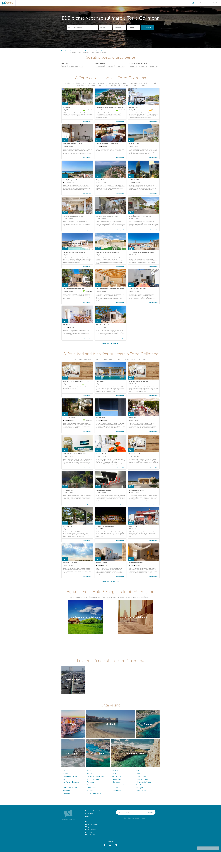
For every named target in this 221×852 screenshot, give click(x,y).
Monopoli (90, 771)
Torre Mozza (141, 791)
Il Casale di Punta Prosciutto (105, 526)
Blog (87, 827)
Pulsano (90, 791)
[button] (104, 845)
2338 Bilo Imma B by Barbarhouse (140, 216)
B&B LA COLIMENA (69, 417)
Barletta (90, 785)
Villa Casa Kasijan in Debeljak (138, 381)
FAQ (86, 822)
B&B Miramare (100, 417)
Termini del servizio (92, 819)
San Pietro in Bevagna (71, 782)
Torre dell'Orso (142, 779)
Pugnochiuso (116, 779)
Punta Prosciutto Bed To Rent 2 (73, 143)
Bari (137, 771)
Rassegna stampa (91, 824)
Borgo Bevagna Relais (136, 562)
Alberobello (116, 782)
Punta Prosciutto (93, 779)
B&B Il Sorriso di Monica (136, 490)
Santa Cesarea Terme (70, 788)
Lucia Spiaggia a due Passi (137, 288)
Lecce (114, 773)
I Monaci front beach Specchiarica (107, 143)
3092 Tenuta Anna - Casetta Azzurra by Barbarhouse (113, 288)
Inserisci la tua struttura (93, 811)
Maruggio (66, 791)
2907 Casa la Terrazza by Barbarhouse (141, 252)
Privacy (87, 816)
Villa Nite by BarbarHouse (104, 325)
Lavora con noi (90, 830)
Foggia (65, 773)
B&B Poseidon (67, 526)
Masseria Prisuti (134, 107)
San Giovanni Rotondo (95, 776)
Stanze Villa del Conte (70, 562)
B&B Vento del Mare (135, 454)
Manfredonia (116, 776)
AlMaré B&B (132, 417)
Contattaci (89, 832)
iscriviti (150, 812)
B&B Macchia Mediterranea (104, 454)
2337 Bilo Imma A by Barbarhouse (107, 216)
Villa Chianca (100, 381)
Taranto (65, 785)
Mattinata (90, 782)
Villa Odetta (66, 325)
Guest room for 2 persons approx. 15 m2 (76, 381)
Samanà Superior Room (103, 490)
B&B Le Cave (133, 526)
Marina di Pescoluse (119, 785)
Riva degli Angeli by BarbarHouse (73, 180)
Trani (138, 773)
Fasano (89, 773)
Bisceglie (139, 788)
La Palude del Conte (135, 180)
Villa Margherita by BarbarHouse (73, 288)
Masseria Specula (101, 562)
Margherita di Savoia (70, 776)
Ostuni (65, 779)
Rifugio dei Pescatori (102, 180)
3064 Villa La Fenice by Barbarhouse (107, 252)
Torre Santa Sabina (94, 793)
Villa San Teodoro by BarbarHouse (74, 252)
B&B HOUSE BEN (68, 490)
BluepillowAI (90, 835)
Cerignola (66, 793)
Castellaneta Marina (143, 782)
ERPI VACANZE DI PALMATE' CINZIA (74, 454)
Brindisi (65, 771)
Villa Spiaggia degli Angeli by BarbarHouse (109, 107)
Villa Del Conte (134, 143)
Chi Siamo (89, 814)
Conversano (116, 791)
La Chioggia (66, 107)
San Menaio (140, 785)
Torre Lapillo (141, 776)
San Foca (115, 788)
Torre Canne (92, 788)
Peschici (115, 771)
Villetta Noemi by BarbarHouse (73, 216)
